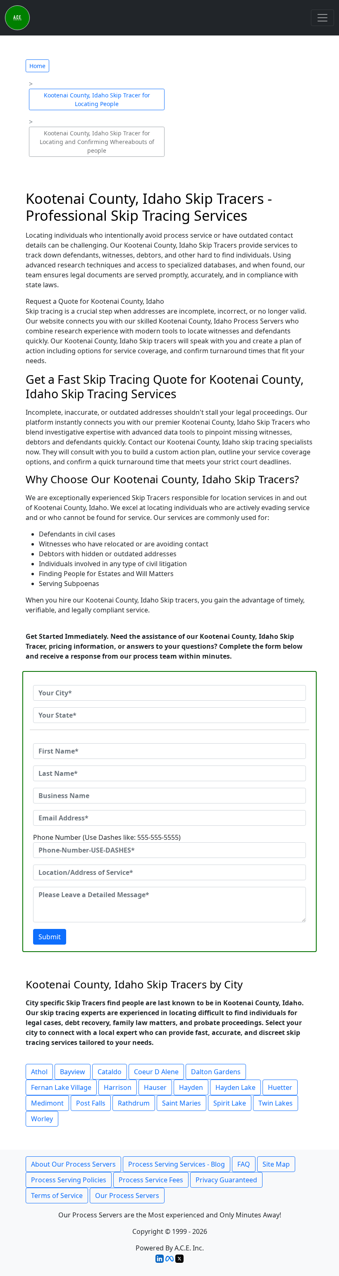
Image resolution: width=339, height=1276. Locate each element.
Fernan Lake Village (61, 1087)
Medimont (47, 1103)
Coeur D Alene (156, 1071)
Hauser (155, 1087)
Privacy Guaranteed (226, 1179)
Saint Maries (181, 1103)
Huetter (280, 1087)
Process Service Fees (151, 1179)
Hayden (191, 1087)
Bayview (72, 1071)
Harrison (117, 1087)
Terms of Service (57, 1195)
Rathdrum (134, 1103)
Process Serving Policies (68, 1179)
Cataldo (110, 1071)
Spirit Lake (229, 1103)
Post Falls (90, 1103)
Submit (49, 936)
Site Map (276, 1164)
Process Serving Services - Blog (176, 1164)
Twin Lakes (275, 1103)
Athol (39, 1071)
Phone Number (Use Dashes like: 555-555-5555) (107, 837)
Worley (42, 1118)
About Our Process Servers (73, 1164)
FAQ (243, 1164)
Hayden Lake (235, 1087)
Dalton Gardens (216, 1071)
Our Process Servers (127, 1195)
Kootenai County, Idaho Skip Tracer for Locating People (97, 99)
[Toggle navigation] (322, 17)
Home (37, 66)
